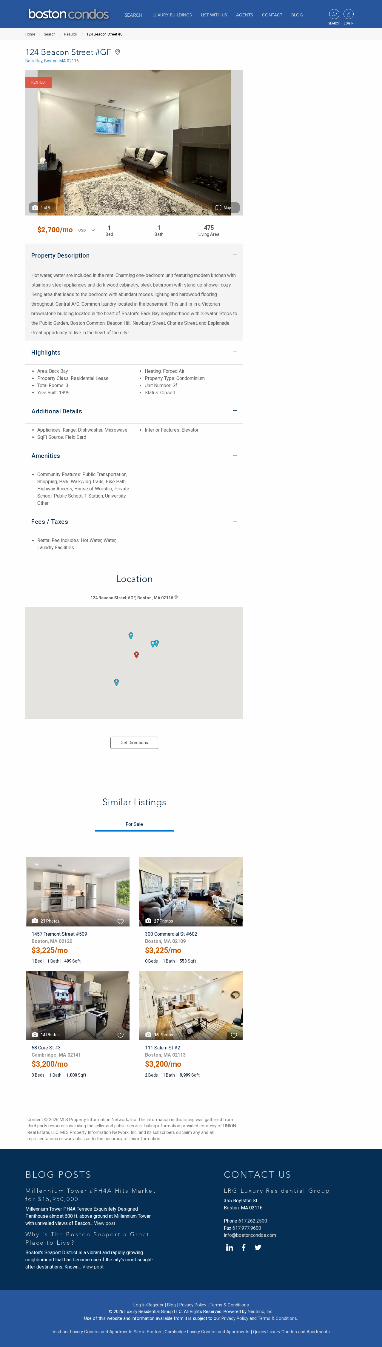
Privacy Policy (234, 1318)
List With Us (214, 15)
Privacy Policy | (194, 1305)
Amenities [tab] (45, 455)
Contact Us (258, 1174)
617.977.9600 (246, 1228)
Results (70, 34)
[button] (136, 654)
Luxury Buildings (172, 15)
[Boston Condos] (68, 15)
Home (30, 34)
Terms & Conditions (229, 1305)
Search (133, 15)
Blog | (172, 1305)
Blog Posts (58, 1174)
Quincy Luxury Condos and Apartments (291, 1331)
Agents (244, 15)
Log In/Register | (149, 1305)
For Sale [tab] (134, 824)
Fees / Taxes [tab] (49, 521)
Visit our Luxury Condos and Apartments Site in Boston (107, 1331)
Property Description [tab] (60, 255)
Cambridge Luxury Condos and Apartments (207, 1331)
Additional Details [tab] (56, 411)
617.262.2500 (252, 1221)
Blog (297, 15)
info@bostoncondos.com (250, 1235)
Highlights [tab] (46, 352)
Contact (272, 15)
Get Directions (134, 742)
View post (104, 1223)
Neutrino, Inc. (260, 1311)
